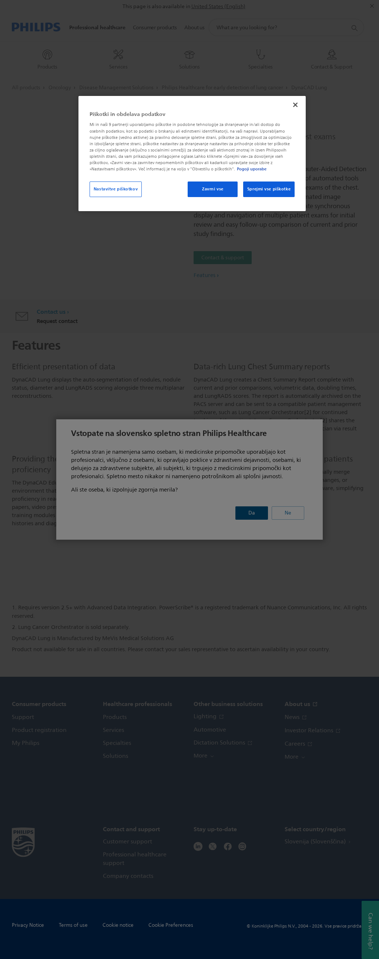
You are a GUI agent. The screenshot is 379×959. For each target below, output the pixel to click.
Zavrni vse (213, 189)
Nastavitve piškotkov (116, 189)
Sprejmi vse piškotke (269, 189)
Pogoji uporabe (251, 169)
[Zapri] (295, 105)
